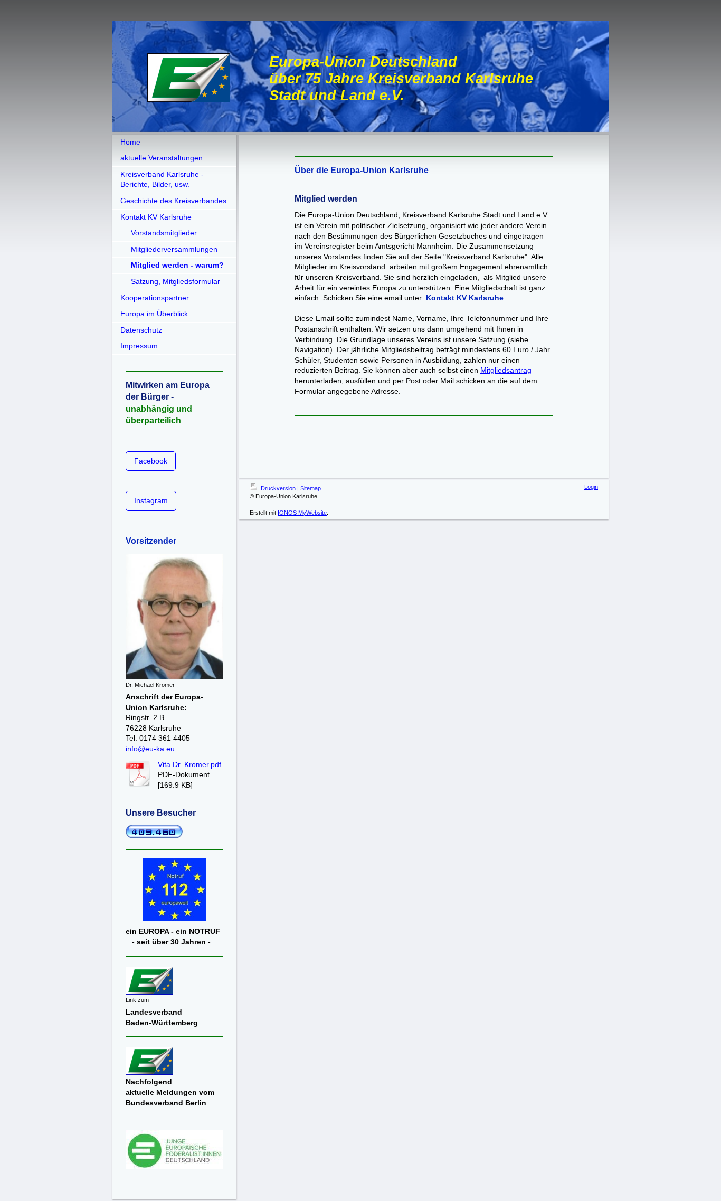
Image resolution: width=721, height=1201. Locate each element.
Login (591, 487)
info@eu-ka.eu (150, 748)
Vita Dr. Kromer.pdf (189, 764)
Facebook (150, 461)
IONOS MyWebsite (302, 512)
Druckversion (278, 488)
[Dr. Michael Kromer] (174, 616)
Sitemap (310, 488)
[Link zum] (149, 981)
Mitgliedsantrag (506, 370)
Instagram (151, 500)
